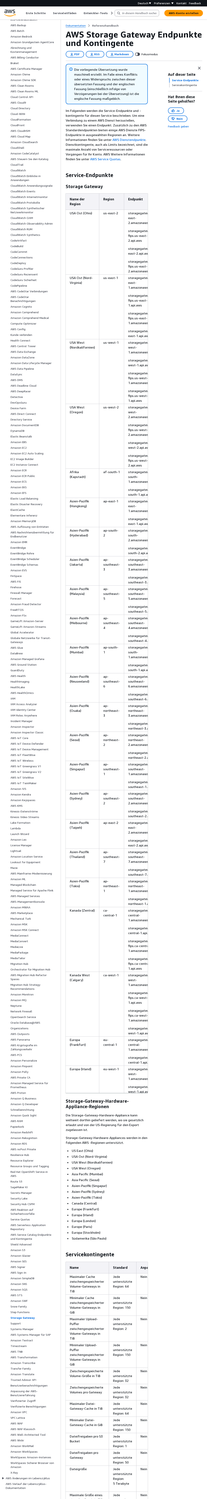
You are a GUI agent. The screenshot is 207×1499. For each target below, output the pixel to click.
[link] (105, 26)
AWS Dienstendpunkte (129, 140)
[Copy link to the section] (62, 175)
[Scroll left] (22, 13)
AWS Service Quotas (105, 159)
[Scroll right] (111, 13)
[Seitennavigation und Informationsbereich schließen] (199, 68)
